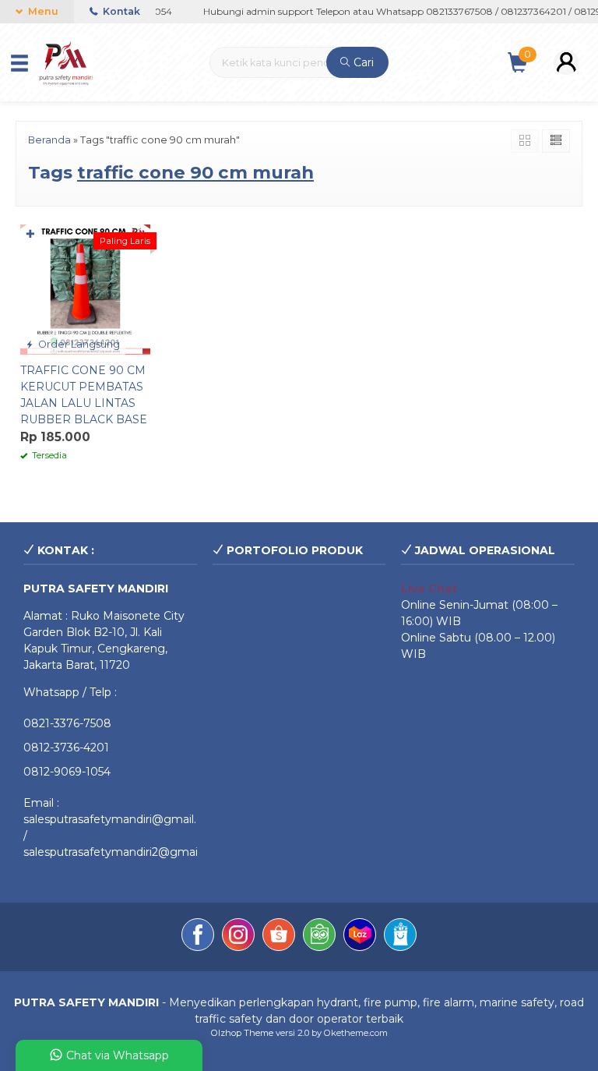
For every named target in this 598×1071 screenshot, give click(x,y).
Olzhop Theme (242, 1032)
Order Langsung (78, 344)
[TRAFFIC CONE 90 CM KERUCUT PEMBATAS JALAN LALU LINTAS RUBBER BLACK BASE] (85, 288)
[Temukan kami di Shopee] (278, 937)
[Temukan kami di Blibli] (400, 937)
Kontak (120, 11)
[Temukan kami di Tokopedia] (319, 937)
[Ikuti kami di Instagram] (238, 937)
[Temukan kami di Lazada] (359, 937)
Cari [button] (362, 62)
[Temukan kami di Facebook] (197, 937)
